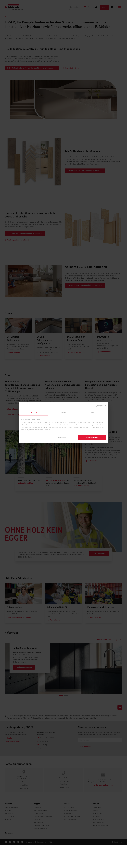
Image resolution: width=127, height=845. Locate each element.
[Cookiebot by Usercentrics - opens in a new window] (97, 406)
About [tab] (93, 412)
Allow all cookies (92, 437)
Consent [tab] (34, 413)
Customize (62, 437)
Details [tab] (63, 412)
